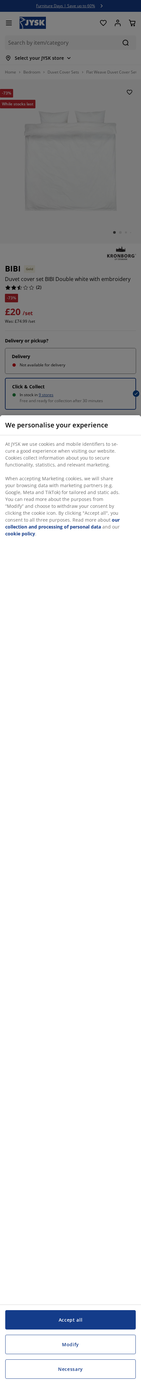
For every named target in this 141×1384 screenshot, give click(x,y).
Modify (70, 1344)
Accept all (71, 1320)
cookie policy (20, 533)
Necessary (70, 1369)
